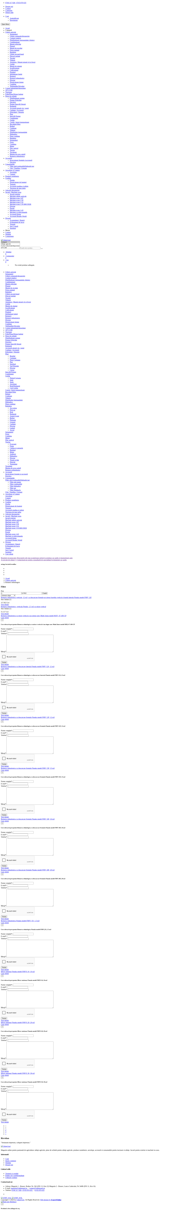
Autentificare (14, 18)
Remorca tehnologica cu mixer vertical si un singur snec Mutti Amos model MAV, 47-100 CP (33, 616)
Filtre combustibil (16, 484)
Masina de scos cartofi (17, 154)
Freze (12, 142)
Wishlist (8, 234)
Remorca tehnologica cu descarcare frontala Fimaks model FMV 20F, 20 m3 (28, 870)
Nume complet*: (7, 629)
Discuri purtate (15, 56)
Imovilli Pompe (15, 116)
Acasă (7, 28)
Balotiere (13, 52)
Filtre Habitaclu (15, 490)
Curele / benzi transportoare (19, 122)
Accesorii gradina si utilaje (19, 186)
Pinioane (13, 420)
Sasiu (12, 382)
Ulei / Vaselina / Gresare (18, 168)
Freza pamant (14, 50)
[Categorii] (10, 242)
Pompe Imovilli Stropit (18, 104)
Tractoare (8, 92)
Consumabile (10, 164)
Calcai (12, 370)
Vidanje (12, 60)
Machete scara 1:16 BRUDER (20, 204)
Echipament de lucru (17, 222)
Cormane (13, 358)
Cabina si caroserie (16, 448)
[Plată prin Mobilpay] (9, 1202)
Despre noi (9, 6)
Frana (12, 446)
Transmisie (13, 464)
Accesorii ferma (15, 214)
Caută (45, 593)
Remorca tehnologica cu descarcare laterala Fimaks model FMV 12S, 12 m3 (27, 666)
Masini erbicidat (15, 44)
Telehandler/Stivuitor (17, 86)
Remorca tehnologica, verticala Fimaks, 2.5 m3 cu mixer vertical (23, 607)
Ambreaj (13, 454)
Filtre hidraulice (15, 486)
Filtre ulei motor (15, 482)
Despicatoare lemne (17, 82)
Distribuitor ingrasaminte (18, 132)
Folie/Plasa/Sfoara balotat (14, 94)
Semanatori (14, 34)
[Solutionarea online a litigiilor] (17, 1198)
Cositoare (13, 128)
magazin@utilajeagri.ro (19, 1188)
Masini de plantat (16, 66)
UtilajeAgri (20, 1200)
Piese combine (15, 136)
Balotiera (13, 138)
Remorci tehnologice (17, 78)
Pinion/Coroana (15, 378)
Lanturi (12, 428)
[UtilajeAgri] (6, 240)
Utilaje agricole (10, 32)
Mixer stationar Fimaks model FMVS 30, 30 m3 (18, 1073)
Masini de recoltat (16, 48)
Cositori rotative (15, 38)
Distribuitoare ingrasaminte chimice (22, 40)
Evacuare (13, 444)
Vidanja (12, 130)
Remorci (13, 76)
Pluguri (12, 46)
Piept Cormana (15, 360)
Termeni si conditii (11, 1174)
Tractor (12, 150)
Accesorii (8, 158)
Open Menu (5, 24)
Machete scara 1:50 (16, 200)
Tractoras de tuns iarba (18, 188)
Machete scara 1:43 (16, 210)
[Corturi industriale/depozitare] (10, 246)
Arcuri (12, 430)
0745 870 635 (39, 1190)
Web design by (50, 1200)
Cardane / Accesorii (17, 110)
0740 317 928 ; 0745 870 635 (15, 3)
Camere (12, 174)
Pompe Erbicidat (15, 100)
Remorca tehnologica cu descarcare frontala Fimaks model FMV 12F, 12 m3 (28, 717)
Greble (12, 64)
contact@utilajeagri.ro (37, 1188)
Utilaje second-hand (17, 54)
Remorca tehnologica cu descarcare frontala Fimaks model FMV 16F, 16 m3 (28, 819)
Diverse (12, 80)
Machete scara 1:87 (16, 198)
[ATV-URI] (10, 248)
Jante (11, 380)
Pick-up (12, 410)
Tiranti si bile (14, 460)
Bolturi (12, 126)
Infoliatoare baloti (16, 74)
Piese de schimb (11, 96)
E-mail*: (4, 631)
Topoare (13, 184)
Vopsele (12, 224)
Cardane (13, 424)
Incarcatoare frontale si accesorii (21, 160)
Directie (12, 462)
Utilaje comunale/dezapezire (20, 36)
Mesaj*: (3, 651)
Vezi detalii (5, 605)
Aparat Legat (14, 416)
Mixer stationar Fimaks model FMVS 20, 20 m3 (18, 1022)
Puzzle (12, 208)
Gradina (8, 178)
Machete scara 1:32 (16, 202)
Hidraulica (13, 134)
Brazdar (12, 356)
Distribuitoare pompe (17, 98)
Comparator (9, 236)
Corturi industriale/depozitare (15, 88)
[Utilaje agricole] (10, 244)
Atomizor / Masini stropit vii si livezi (22, 62)
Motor (12, 146)
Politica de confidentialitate (14, 1176)
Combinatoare (15, 42)
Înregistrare (14, 20)
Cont (7, 1159)
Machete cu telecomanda (18, 212)
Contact (8, 8)
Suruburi (13, 228)
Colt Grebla (14, 388)
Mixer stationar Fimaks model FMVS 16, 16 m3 (18, 972)
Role (11, 412)
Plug (11, 114)
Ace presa (13, 408)
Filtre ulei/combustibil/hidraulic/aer (22, 166)
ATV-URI (8, 90)
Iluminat (13, 450)
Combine (13, 84)
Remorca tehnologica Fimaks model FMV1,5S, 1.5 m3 (20, 921)
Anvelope (13, 172)
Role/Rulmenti (15, 386)
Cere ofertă (9, 554)
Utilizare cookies (11, 1178)
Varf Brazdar (14, 366)
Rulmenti (13, 106)
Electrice (13, 102)
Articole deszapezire (12, 190)
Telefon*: (4, 633)
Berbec (12, 418)
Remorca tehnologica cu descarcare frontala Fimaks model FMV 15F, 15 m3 (28, 768)
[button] (98, 261)
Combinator (14, 118)
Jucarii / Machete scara (13, 192)
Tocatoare (13, 152)
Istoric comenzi (10, 1161)
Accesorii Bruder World (18, 216)
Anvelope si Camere (12, 170)
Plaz (11, 362)
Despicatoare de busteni (18, 182)
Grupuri (12, 422)
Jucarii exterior (15, 194)
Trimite (4, 662)
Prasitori (13, 72)
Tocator (12, 58)
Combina (13, 144)
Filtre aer (13, 488)
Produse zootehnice (12, 176)
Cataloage (8, 10)
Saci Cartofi (14, 226)
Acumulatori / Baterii (17, 220)
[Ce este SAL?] (6, 1198)
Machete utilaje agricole (18, 196)
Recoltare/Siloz (15, 124)
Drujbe (12, 180)
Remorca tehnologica (17, 156)
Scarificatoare (14, 68)
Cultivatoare (14, 70)
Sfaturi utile (9, 12)
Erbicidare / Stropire (17, 112)
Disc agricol (14, 148)
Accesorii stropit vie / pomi (19, 108)
